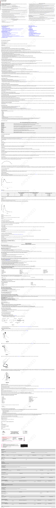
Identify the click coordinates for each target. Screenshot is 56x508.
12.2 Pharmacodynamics (31, 31)
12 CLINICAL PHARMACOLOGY (32, 30)
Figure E (41, 369)
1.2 (26, 7)
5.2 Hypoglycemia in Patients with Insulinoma (6, 33)
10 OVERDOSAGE (30, 29)
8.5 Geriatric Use (31, 28)
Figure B (27, 330)
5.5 (15, 107)
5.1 (42, 4)
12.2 (37, 71)
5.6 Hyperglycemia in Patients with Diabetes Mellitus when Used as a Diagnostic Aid (10, 35)
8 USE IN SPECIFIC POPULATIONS (32, 26)
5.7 (30, 108)
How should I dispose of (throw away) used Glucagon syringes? (25, 326)
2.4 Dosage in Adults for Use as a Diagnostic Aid (7, 30)
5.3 (48, 239)
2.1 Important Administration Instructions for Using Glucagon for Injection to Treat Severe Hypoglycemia (12, 28)
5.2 (18, 80)
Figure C (32, 343)
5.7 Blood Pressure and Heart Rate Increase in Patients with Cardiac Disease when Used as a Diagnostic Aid (13, 36)
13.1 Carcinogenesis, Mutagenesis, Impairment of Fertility (35, 33)
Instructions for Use (21, 234)
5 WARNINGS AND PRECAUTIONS (5, 32)
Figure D (19, 356)
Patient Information (16, 234)
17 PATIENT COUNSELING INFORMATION (33, 35)
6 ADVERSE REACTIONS (4, 37)
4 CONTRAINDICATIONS (4, 31)
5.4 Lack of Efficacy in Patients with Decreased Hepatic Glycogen (8, 34)
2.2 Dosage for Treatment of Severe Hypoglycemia (7, 29)
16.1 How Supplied (31, 34)
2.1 (19, 13)
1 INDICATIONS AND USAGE (4, 26)
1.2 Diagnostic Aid (4, 27)
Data (21, 138)
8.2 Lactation (30, 27)
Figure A (15, 315)
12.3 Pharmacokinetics (31, 32)
